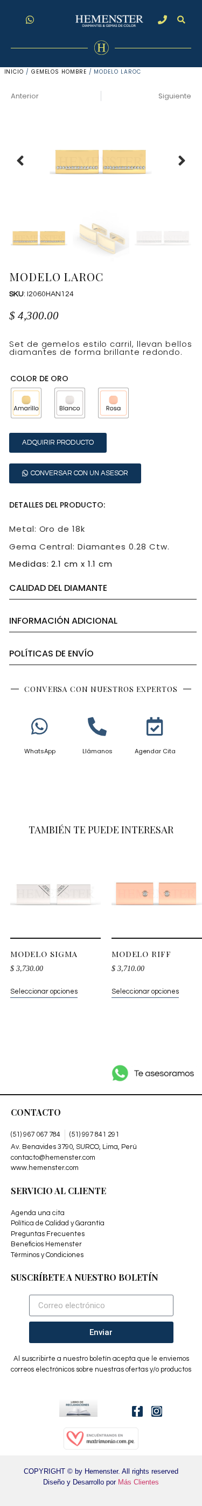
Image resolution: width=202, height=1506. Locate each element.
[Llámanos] (97, 726)
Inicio (14, 72)
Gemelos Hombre (59, 72)
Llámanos (97, 751)
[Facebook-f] (137, 1411)
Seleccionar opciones (44, 991)
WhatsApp (39, 751)
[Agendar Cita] (154, 726)
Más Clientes (138, 1482)
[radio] (26, 403)
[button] (181, 19)
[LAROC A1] (101, 160)
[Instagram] (156, 1411)
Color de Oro (39, 378)
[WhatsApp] (39, 726)
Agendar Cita (155, 751)
